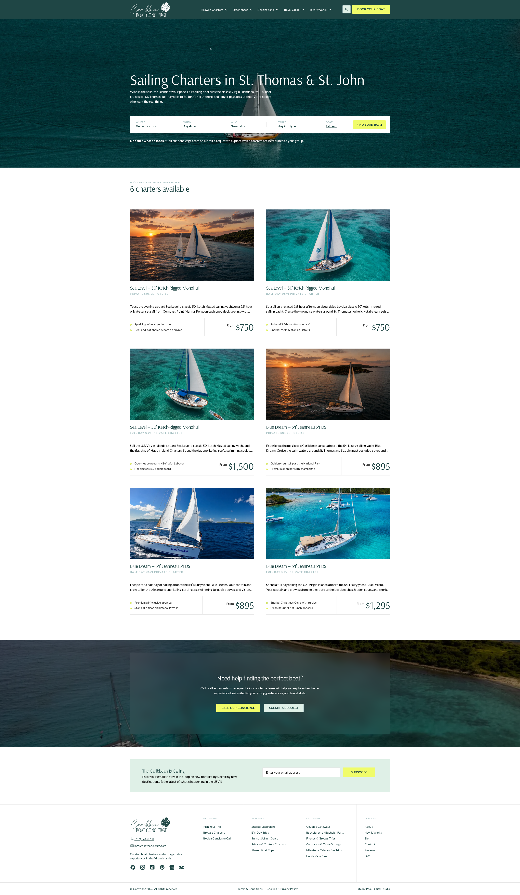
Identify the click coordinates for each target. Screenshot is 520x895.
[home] (150, 10)
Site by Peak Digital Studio (373, 889)
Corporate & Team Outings (323, 844)
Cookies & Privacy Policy (282, 889)
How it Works (373, 832)
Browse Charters (214, 832)
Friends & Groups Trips (321, 838)
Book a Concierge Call (217, 838)
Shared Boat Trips (262, 850)
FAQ (367, 856)
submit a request (215, 141)
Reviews (370, 850)
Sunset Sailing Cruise (264, 838)
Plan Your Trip (212, 826)
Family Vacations (316, 856)
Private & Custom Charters (268, 844)
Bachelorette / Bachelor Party (325, 832)
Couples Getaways (318, 826)
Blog (367, 838)
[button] (214, 9)
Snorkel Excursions (263, 826)
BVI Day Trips (260, 832)
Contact (370, 844)
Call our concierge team (182, 141)
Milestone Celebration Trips (324, 850)
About (369, 826)
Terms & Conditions (250, 889)
